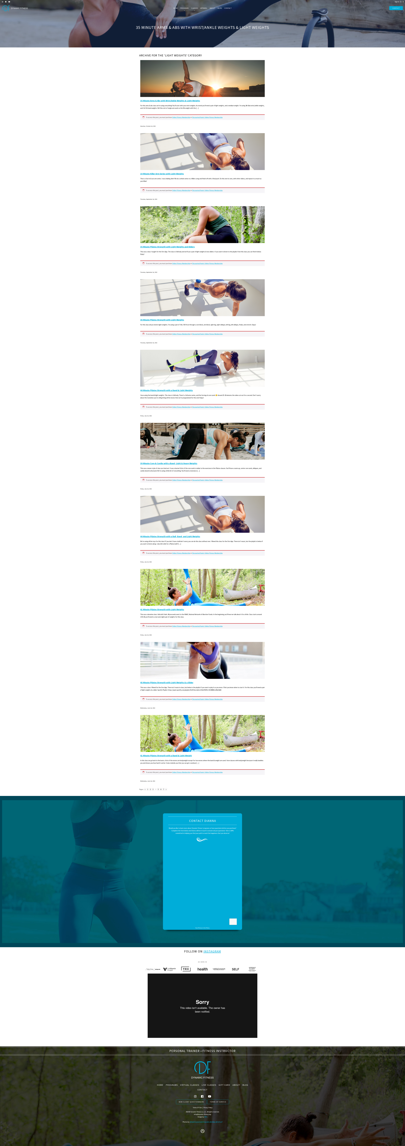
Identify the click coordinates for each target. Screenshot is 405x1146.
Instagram (212, 951)
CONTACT (396, 8)
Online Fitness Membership (181, 117)
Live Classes (209, 1085)
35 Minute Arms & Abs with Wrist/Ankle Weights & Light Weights (170, 100)
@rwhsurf (219, 1122)
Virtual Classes (189, 1085)
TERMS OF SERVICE (218, 1102)
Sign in (397, 2)
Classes (194, 8)
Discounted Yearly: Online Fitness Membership (207, 117)
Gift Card (224, 1085)
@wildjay (213, 1122)
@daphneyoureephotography (199, 1122)
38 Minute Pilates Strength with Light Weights (162, 319)
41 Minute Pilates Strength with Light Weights (162, 609)
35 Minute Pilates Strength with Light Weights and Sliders (167, 246)
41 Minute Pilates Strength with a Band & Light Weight (166, 755)
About (212, 8)
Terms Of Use (197, 1108)
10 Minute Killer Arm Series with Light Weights (162, 173)
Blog (220, 8)
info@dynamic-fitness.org (202, 1114)
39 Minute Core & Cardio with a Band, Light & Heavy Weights (168, 463)
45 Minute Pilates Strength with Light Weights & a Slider (166, 682)
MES (205, 1117)
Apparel (203, 8)
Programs (184, 8)
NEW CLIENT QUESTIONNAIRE (191, 1102)
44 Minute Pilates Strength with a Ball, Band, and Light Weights (170, 536)
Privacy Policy (207, 1108)
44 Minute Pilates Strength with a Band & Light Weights (166, 390)
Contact (228, 8)
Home (175, 8)
